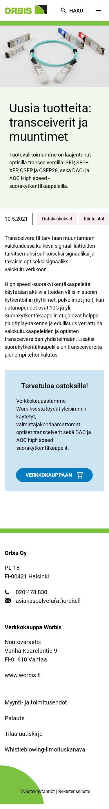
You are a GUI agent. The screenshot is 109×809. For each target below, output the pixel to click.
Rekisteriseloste (74, 791)
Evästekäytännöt (38, 791)
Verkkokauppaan (49, 475)
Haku (76, 11)
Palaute (15, 718)
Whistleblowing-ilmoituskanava (45, 749)
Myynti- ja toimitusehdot (36, 702)
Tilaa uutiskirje (24, 733)
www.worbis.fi (23, 675)
